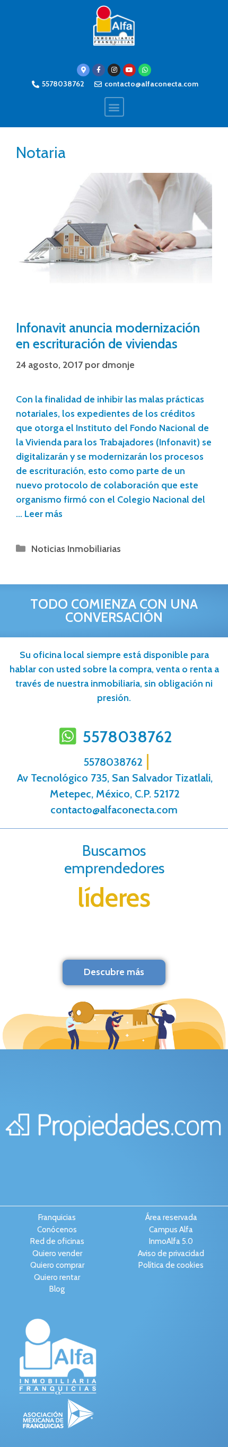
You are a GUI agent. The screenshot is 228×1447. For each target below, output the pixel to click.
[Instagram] (114, 70)
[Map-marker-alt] (83, 70)
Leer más (43, 514)
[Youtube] (129, 70)
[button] (114, 107)
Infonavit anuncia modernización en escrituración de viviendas (108, 336)
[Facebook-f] (98, 70)
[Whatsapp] (144, 70)
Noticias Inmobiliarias (76, 549)
